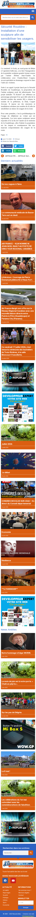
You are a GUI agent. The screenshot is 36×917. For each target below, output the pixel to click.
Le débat (6, 472)
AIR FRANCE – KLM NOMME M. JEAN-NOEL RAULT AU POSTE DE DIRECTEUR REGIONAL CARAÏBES (17, 246)
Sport (4, 902)
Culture (5, 900)
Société (5, 895)
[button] (33, 11)
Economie (6, 532)
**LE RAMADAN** (10, 589)
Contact (21, 895)
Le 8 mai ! (6, 771)
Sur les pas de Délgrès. (12, 712)
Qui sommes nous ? (25, 890)
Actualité (6, 890)
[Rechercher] (32, 17)
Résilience (6, 560)
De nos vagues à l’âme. (12, 184)
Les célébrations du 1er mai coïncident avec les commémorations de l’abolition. (16, 802)
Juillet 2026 (7, 444)
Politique (5, 897)
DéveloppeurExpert (28, 916)
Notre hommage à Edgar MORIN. (16, 653)
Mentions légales (24, 893)
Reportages (6, 893)
